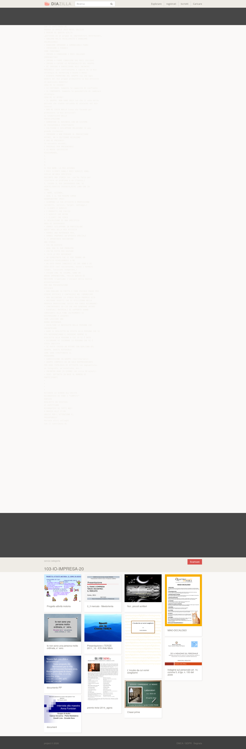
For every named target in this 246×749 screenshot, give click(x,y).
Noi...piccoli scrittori (137, 606)
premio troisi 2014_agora (99, 707)
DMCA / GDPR (184, 743)
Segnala (197, 743)
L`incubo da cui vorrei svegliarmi (138, 671)
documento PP (54, 687)
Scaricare (195, 561)
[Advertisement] (123, 16)
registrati (171, 3)
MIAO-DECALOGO (177, 630)
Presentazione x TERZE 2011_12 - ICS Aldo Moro (100, 647)
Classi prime (133, 712)
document (52, 727)
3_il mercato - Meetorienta (100, 606)
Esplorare (156, 3)
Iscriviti (184, 3)
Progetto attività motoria (59, 606)
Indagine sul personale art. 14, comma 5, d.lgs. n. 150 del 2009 (183, 672)
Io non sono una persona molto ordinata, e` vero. (62, 647)
